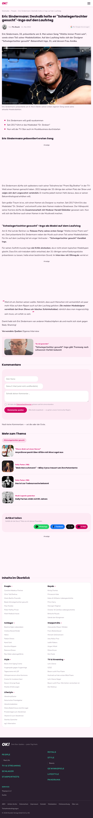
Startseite (5, 11)
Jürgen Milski (52, 646)
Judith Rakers (52, 642)
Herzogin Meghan (54, 606)
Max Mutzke (8, 606)
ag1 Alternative (10, 723)
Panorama (54, 779)
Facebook (59, 526)
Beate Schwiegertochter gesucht (16, 602)
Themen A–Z (6, 791)
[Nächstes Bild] (86, 75)
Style (6, 659)
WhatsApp (43, 526)
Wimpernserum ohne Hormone (15, 675)
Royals (51, 586)
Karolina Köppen (10, 646)
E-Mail (83, 526)
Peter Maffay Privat (11, 610)
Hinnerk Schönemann (55, 635)
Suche (4, 795)
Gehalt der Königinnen (56, 617)
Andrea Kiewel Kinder (12, 631)
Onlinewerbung (64, 804)
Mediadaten (52, 804)
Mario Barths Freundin (12, 598)
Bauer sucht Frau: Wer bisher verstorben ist (64, 683)
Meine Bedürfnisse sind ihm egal (16, 708)
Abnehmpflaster (10, 696)
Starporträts (54, 623)
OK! (4, 3)
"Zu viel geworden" (42, 344)
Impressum (34, 804)
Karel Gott (8, 642)
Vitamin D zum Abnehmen (14, 716)
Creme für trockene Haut (13, 679)
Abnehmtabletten (10, 704)
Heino (6, 635)
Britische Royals (53, 613)
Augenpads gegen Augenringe (15, 667)
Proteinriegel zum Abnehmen (15, 712)
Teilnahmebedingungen (10, 809)
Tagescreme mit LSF (11, 671)
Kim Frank (51, 654)
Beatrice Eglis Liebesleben (13, 627)
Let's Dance (52, 664)
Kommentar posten (16, 410)
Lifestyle (8, 692)
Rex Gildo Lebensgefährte (13, 654)
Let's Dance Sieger (54, 679)
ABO (3, 804)
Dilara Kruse (52, 650)
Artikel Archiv (12, 804)
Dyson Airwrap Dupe (12, 683)
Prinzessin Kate (53, 594)
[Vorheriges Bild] (6, 75)
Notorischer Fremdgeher (13, 700)
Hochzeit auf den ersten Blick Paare (61, 675)
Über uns (75, 804)
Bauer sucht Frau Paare (56, 671)
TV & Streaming (55, 659)
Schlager (8, 623)
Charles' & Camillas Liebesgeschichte (61, 610)
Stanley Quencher (10, 719)
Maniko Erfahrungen (11, 687)
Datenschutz (23, 804)
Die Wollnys (52, 687)
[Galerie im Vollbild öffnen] (87, 51)
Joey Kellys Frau (53, 638)
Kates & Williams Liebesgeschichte (60, 598)
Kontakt (43, 804)
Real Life (7, 760)
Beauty (51, 763)
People (13, 11)
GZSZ (50, 667)
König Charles (53, 590)
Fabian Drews (9, 638)
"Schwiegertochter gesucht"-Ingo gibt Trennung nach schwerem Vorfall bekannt (61, 348)
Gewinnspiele (56, 768)
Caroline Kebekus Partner (13, 590)
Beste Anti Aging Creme (13, 664)
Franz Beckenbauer (55, 631)
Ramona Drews (10, 650)
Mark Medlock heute (11, 613)
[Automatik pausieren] (83, 51)
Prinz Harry (52, 602)
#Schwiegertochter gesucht (14, 440)
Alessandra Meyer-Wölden (58, 627)
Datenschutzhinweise (23, 404)
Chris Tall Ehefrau (10, 594)
